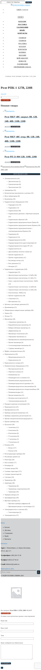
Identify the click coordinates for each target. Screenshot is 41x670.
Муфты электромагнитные (13, 351)
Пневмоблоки (12, 375)
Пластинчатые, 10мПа (15, 293)
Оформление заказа (22, 67)
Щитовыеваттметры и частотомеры (20, 506)
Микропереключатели (15, 357)
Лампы (7, 313)
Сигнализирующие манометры (18, 345)
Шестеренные (12, 301)
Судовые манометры (15, 348)
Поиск (28, 2)
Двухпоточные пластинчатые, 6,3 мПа (20, 278)
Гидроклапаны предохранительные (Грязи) (22, 222)
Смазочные (12, 298)
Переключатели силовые (13, 363)
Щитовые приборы (11, 500)
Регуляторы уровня (11, 456)
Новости (22, 61)
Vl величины (12, 442)
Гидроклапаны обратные (16, 219)
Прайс (22, 30)
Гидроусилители (13, 249)
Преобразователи (10, 410)
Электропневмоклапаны (16, 401)
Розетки (11, 451)
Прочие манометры (14, 342)
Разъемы (7, 445)
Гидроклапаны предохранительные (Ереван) (22, 225)
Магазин (22, 55)
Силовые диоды (10, 468)
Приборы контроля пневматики (15, 413)
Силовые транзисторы (12, 474)
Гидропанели (12, 237)
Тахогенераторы (13, 512)
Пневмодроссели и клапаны (17, 377)
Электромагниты (10, 515)
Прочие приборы (10, 421)
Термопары (12, 492)
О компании (22, 27)
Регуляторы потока (14, 260)
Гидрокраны (12, 234)
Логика (7, 316)
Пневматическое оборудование (15, 366)
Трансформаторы (10, 498)
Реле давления (13, 263)
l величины (12, 427)
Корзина (22, 52)
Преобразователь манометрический (20, 339)
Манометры (8, 319)
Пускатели (8, 424)
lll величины (12, 433)
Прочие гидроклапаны (15, 257)
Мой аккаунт (22, 58)
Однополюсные (13, 184)
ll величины (12, 430)
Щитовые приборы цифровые (18, 503)
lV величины (12, 436)
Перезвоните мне (20, 174)
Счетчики (8, 477)
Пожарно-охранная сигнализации (16, 404)
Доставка (22, 24)
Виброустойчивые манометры (18, 328)
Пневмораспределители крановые (19, 383)
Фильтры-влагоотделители (17, 398)
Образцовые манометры (16, 336)
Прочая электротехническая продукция (17, 418)
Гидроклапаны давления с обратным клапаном (23, 213)
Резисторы (8, 459)
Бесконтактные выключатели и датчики (18, 193)
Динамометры (9, 307)
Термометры (9, 480)
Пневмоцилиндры (14, 392)
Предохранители (10, 407)
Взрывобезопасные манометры (18, 325)
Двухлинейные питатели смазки (18, 252)
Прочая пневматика (14, 395)
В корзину (6, 100)
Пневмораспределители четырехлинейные (22, 389)
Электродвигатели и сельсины (15, 509)
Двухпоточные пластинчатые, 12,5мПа (21, 275)
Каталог (22, 21)
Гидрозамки (12, 208)
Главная (22, 38)
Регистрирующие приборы (13, 454)
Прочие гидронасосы (15, 295)
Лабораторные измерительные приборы (18, 310)
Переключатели (10, 354)
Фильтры (11, 266)
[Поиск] (38, 572)
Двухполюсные (13, 181)
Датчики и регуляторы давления (15, 304)
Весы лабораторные (11, 196)
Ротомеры (8, 465)
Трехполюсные (13, 187)
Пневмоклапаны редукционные (18, 380)
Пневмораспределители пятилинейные (21, 386)
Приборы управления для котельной (16, 416)
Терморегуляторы (10, 495)
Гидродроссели (13, 205)
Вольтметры (8, 199)
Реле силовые (16, 76)
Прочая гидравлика (14, 254)
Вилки (10, 448)
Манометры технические (16, 333)
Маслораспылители (14, 369)
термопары (8, 483)
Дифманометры (13, 331)
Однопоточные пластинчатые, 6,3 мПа (21, 290)
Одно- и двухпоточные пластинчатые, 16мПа (23, 281)
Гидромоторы (12, 272)
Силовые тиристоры (11, 471)
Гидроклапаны (13, 210)
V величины (12, 439)
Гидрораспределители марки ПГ (18, 246)
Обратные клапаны (14, 372)
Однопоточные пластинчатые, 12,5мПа (21, 287)
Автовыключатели (11, 178)
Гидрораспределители (15, 240)
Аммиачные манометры (16, 322)
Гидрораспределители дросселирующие (21, 243)
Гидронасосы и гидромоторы (14, 269)
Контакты (22, 33)
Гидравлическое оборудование (14, 202)
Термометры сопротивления (17, 489)
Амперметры (9, 190)
